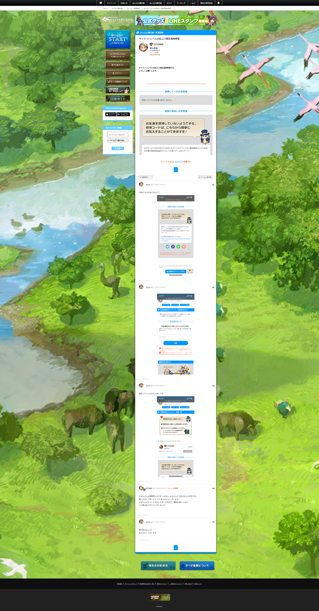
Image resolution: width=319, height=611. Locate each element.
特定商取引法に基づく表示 (147, 584)
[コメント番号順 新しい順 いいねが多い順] (205, 177)
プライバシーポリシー (131, 584)
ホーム (105, 8)
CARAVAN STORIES (159, 597)
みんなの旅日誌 (156, 3)
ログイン (117, 73)
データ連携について (117, 81)
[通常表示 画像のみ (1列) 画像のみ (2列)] (146, 177)
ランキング (181, 3)
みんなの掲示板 (138, 3)
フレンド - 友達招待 (133, 8)
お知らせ (124, 3)
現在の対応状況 (206, 3)
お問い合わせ (188, 584)
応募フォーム (198, 584)
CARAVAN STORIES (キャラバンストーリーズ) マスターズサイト (118, 19)
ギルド (169, 3)
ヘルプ (193, 3)
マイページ (111, 3)
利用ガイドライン (162, 584)
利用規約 (119, 584)
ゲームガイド (117, 98)
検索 (119, 148)
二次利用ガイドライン (175, 584)
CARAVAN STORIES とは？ (117, 90)
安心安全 (154, 47)
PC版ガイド (117, 65)
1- (176, 169)
